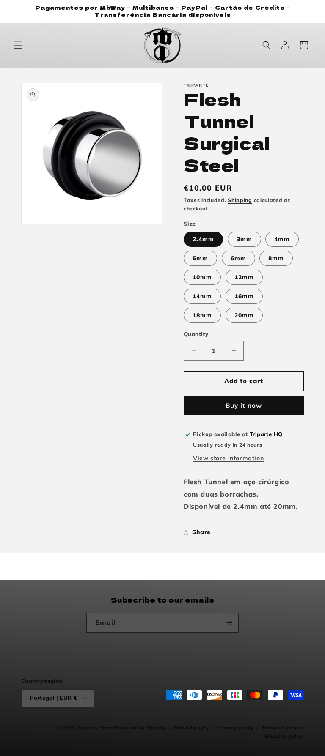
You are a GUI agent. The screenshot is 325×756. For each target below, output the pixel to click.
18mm (202, 315)
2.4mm (203, 239)
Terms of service (283, 728)
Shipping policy (284, 736)
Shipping (240, 200)
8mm (276, 258)
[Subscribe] (229, 623)
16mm (244, 296)
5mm (200, 258)
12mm (244, 277)
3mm (244, 239)
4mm (282, 239)
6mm (238, 258)
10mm (202, 277)
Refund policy (191, 728)
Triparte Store (95, 728)
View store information (228, 458)
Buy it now (244, 405)
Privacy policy (235, 728)
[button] (17, 45)
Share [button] (201, 532)
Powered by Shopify (140, 728)
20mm (244, 315)
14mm (202, 296)
